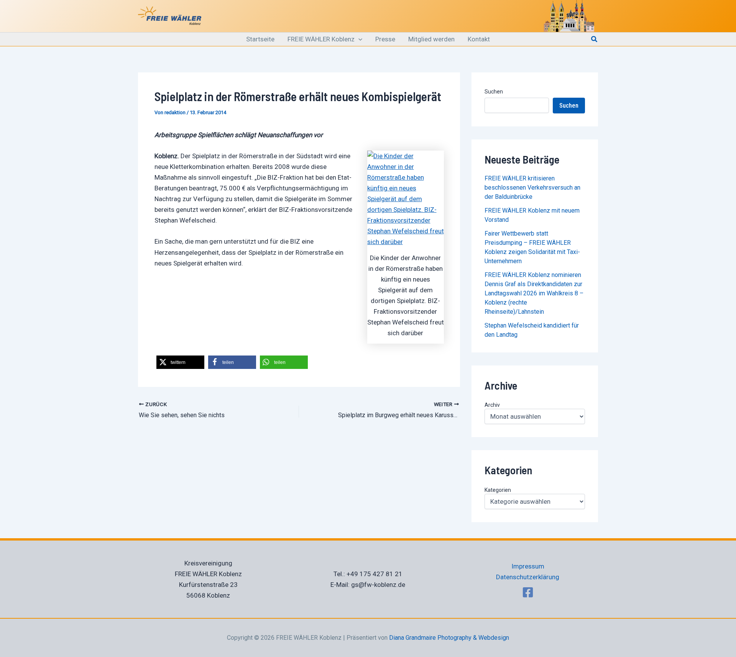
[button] (358, 39)
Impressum (527, 566)
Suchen (494, 91)
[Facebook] (528, 592)
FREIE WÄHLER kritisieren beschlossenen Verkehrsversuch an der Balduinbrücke (532, 187)
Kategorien (498, 490)
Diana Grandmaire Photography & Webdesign (449, 637)
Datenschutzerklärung (527, 577)
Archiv (492, 405)
